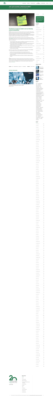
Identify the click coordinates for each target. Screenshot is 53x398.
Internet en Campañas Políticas (39, 45)
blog (36, 83)
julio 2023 (37, 164)
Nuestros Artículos (37, 395)
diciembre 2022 (38, 176)
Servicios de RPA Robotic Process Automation (26, 382)
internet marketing (38, 100)
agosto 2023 (37, 162)
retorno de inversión (38, 113)
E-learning (37, 36)
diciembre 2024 (38, 134)
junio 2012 (37, 297)
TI (39, 118)
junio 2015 (37, 250)
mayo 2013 (37, 280)
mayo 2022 (37, 183)
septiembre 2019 (38, 206)
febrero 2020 (37, 197)
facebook (42, 95)
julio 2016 (37, 229)
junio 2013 (37, 278)
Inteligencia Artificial (38, 43)
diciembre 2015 (38, 241)
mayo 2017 (37, 222)
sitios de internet (38, 117)
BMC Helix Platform (33, 3)
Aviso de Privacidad (24, 389)
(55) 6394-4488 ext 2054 (5, 0)
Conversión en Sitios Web (39, 34)
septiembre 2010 (38, 329)
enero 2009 (37, 352)
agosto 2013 (37, 276)
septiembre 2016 (38, 227)
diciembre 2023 (38, 155)
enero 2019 (37, 218)
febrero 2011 (37, 322)
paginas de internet (38, 106)
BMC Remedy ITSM (16, 66)
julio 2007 (37, 364)
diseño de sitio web (38, 95)
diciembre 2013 (38, 269)
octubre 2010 (37, 327)
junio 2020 (37, 190)
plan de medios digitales (39, 108)
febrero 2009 (37, 350)
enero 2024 (37, 153)
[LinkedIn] (32, 66)
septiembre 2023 (38, 160)
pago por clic (41, 107)
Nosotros (47, 3)
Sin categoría (37, 56)
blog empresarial (40, 83)
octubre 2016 (37, 225)
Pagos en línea (24, 390)
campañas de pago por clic (39, 89)
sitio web (37, 118)
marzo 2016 (37, 236)
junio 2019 (37, 211)
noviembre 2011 (38, 308)
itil (41, 100)
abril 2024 (37, 148)
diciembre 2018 (38, 220)
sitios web (42, 117)
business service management (39, 88)
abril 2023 (37, 169)
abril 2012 (37, 301)
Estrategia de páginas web (39, 38)
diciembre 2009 (38, 345)
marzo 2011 (37, 320)
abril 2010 (37, 338)
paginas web (37, 107)
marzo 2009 (37, 348)
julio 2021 (37, 185)
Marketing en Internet (38, 48)
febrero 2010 (37, 341)
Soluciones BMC (24, 3)
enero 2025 (37, 132)
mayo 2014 (37, 264)
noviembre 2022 (38, 178)
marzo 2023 (37, 171)
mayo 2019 (37, 213)
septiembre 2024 (38, 139)
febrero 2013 (37, 285)
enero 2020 (37, 199)
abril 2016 (37, 234)
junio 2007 (37, 366)
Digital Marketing (43, 3)
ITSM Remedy (24, 66)
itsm (43, 100)
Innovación (37, 41)
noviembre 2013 (38, 271)
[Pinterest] (33, 66)
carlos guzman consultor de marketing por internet (39, 93)
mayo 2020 (37, 192)
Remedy (12, 38)
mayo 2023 (37, 167)
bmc (12, 66)
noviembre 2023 (38, 157)
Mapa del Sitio (40, 395)
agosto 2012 (37, 294)
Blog (50, 3)
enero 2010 (37, 343)
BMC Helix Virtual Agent (38, 29)
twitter (41, 118)
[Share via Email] (34, 66)
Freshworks (28, 3)
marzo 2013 (37, 283)
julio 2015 (37, 248)
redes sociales (37, 112)
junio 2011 (37, 315)
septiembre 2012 (38, 292)
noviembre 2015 (38, 243)
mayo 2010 (37, 336)
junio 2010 (37, 334)
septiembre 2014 (38, 257)
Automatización (38, 27)
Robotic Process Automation (38, 3)
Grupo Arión (20, 66)
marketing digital (38, 102)
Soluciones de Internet (38, 58)
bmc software (37, 87)
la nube (41, 101)
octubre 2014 (37, 255)
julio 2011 (37, 313)
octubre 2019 (37, 204)
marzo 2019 (37, 215)
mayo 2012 (37, 299)
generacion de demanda (38, 96)
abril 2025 (37, 127)
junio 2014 (37, 262)
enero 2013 (37, 287)
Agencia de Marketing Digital (32, 395)
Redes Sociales (38, 50)
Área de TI (37, 119)
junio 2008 (37, 357)
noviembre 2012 (38, 290)
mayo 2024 (37, 146)
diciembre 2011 (38, 306)
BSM (40, 87)
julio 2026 (37, 125)
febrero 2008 (37, 359)
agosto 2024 (37, 141)
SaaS (36, 52)
